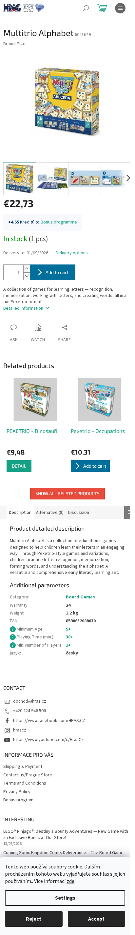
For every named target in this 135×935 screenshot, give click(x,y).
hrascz (19, 730)
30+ (69, 637)
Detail (19, 466)
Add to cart (57, 272)
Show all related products (67, 493)
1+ (68, 645)
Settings (65, 898)
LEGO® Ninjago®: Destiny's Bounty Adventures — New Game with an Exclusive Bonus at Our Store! (65, 834)
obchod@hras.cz (29, 701)
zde (70, 881)
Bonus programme (59, 222)
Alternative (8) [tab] (50, 512)
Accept (96, 919)
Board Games (80, 597)
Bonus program (18, 800)
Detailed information (23, 308)
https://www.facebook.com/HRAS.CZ (49, 720)
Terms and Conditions (24, 783)
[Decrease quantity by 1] (26, 276)
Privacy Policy (16, 792)
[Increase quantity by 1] (26, 268)
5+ (68, 629)
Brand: (14, 44)
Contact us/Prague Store (27, 775)
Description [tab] (20, 512)
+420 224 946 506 (29, 711)
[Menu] (120, 8)
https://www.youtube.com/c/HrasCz (48, 739)
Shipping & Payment (22, 766)
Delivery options (72, 253)
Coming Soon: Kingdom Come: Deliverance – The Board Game (63, 853)
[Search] (85, 8)
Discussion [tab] (78, 512)
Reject (33, 919)
